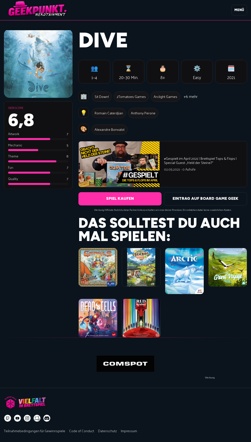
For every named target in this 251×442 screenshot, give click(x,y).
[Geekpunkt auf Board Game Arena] (37, 418)
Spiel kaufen (120, 198)
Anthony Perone (143, 113)
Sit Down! (102, 96)
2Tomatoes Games (131, 96)
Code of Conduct (81, 431)
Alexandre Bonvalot (110, 129)
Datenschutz (107, 431)
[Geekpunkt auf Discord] (46, 418)
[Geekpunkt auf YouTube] (17, 418)
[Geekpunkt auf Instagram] (27, 418)
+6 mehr (191, 96)
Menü (239, 10)
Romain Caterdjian (109, 113)
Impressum (129, 431)
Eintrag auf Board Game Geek (205, 198)
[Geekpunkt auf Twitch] (7, 418)
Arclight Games (165, 96)
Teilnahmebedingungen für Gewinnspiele (34, 431)
